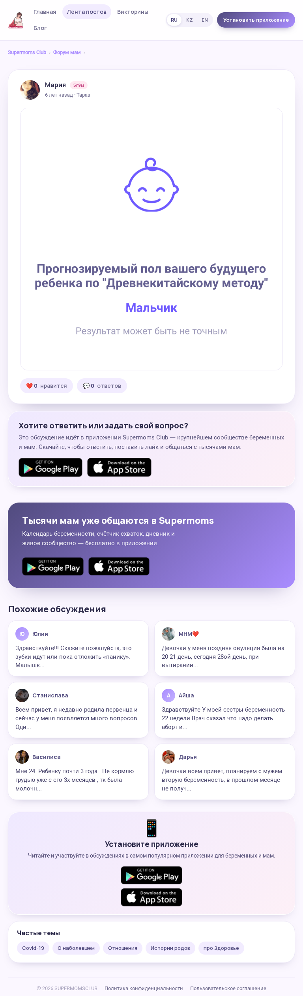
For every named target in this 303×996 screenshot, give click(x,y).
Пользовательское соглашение (228, 988)
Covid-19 (33, 947)
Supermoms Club (27, 52)
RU (174, 20)
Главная (45, 11)
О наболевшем (76, 947)
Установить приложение (256, 19)
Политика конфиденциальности (144, 988)
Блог (40, 28)
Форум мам (67, 52)
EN (205, 20)
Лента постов (87, 11)
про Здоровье (221, 947)
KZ (189, 20)
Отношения (122, 947)
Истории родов (170, 947)
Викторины (132, 11)
